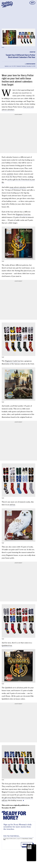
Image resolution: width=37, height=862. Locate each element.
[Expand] (28, 846)
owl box (12, 505)
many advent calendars (17, 187)
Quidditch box (7, 645)
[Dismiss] (34, 846)
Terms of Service (25, 838)
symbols (10, 174)
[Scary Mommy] (7, 4)
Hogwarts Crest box (23, 214)
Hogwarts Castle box (12, 361)
